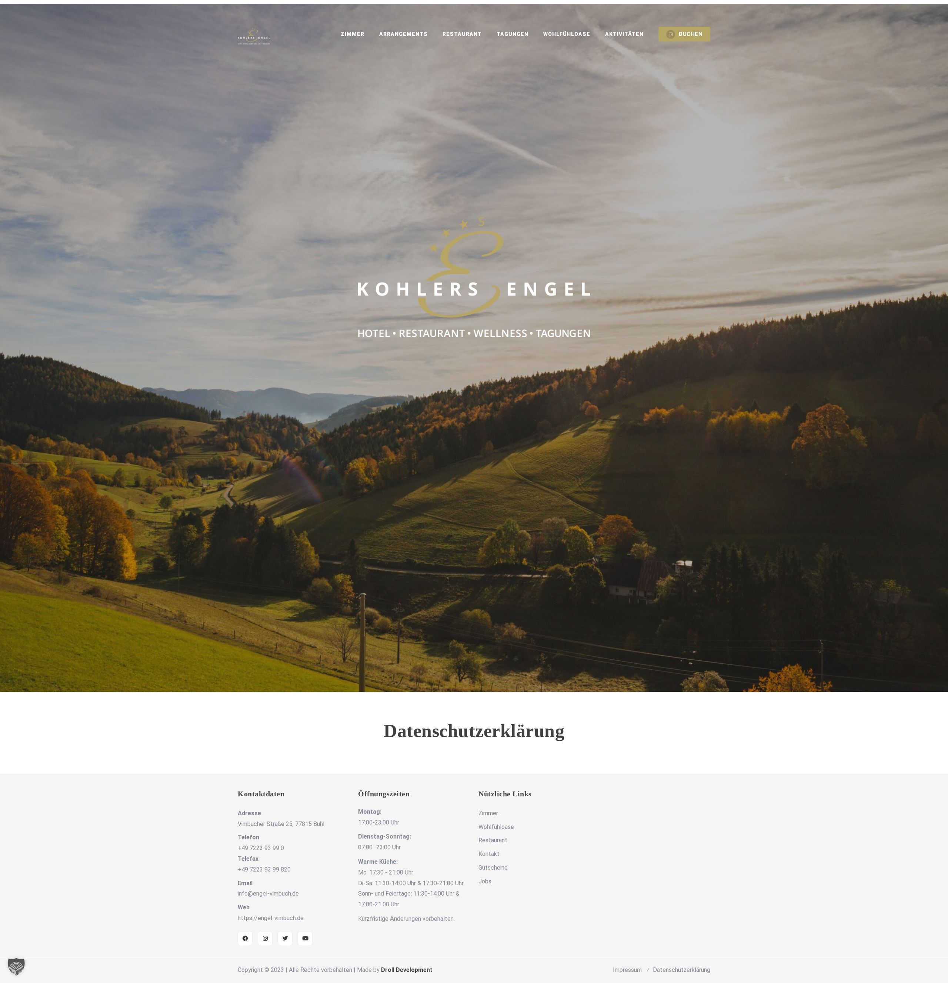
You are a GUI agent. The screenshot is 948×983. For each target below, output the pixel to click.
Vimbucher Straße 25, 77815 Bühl (281, 823)
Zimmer (352, 34)
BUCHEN (690, 34)
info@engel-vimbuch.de (268, 893)
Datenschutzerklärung (681, 969)
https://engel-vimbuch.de (271, 918)
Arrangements (403, 34)
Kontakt (489, 853)
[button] (16, 966)
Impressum (627, 969)
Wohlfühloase (566, 34)
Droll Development (407, 969)
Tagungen (512, 34)
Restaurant (462, 34)
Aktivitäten (624, 34)
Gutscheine (493, 867)
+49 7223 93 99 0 (261, 848)
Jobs (484, 881)
